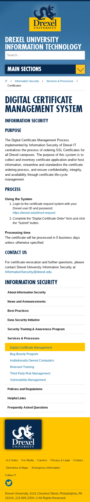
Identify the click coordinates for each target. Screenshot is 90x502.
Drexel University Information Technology (43, 43)
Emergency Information (46, 467)
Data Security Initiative (24, 320)
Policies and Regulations (25, 389)
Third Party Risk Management (30, 373)
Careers (42, 460)
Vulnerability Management (28, 380)
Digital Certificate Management (31, 347)
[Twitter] (8, 485)
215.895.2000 (24, 498)
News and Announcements (27, 301)
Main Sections (24, 68)
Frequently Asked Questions (28, 407)
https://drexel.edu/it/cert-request (34, 213)
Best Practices (18, 311)
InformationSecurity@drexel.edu (28, 272)
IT (6, 81)
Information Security (27, 81)
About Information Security (27, 292)
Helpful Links (17, 398)
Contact (78, 460)
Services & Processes (60, 81)
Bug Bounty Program (24, 354)
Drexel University (45, 16)
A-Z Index (12, 460)
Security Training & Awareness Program (36, 329)
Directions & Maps (17, 467)
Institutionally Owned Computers (32, 360)
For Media (28, 460)
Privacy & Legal (60, 460)
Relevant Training (22, 367)
